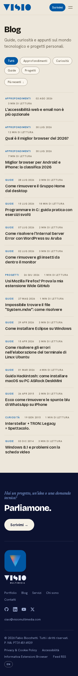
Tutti (11, 61)
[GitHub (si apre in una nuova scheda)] (6, 609)
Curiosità (62, 61)
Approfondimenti (35, 61)
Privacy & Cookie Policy (20, 650)
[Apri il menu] (70, 7)
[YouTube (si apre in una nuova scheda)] (24, 609)
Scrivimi (57, 7)
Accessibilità (50, 650)
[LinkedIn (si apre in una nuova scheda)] (15, 609)
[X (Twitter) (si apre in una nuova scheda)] (32, 609)
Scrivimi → (19, 524)
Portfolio (10, 593)
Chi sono (52, 593)
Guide (12, 70)
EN (8, 664)
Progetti (30, 70)
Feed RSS (59, 657)
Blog (24, 593)
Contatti (10, 599)
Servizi (36, 593)
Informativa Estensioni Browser (26, 657)
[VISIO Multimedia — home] (17, 7)
